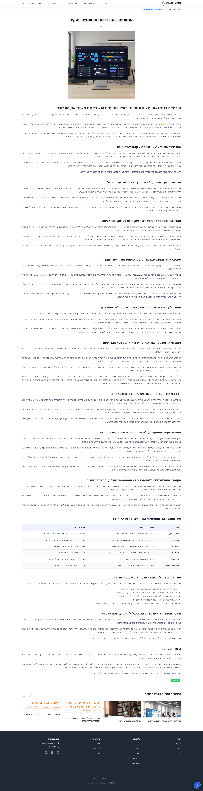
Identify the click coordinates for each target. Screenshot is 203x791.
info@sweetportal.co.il (48, 743)
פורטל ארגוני (103, 4)
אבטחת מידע (136, 763)
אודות (47, 4)
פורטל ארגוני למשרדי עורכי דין (130, 721)
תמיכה (97, 753)
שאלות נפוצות (95, 743)
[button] (30, 694)
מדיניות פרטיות (106, 778)
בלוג (179, 748)
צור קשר (24, 4)
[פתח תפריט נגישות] (197, 785)
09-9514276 (52, 747)
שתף (174, 680)
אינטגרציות (136, 758)
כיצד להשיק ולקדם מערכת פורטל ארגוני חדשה (164, 721)
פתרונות (61, 4)
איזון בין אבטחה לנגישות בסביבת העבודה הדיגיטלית (42, 714)
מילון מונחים (96, 748)
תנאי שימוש (96, 778)
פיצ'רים (53, 4)
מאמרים (32, 4)
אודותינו (178, 743)
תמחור (40, 4)
